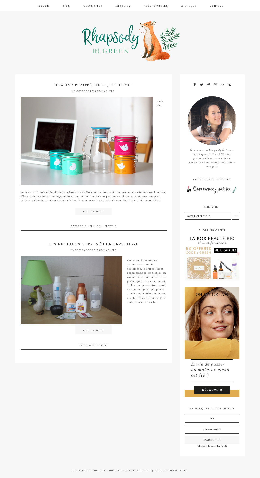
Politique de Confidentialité (164, 470)
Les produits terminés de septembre (94, 244)
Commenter (106, 91)
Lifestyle (109, 226)
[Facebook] (195, 84)
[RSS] (229, 84)
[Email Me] (222, 84)
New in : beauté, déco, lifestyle (93, 85)
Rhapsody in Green (133, 41)
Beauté (94, 226)
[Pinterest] (209, 84)
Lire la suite (93, 211)
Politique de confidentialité (212, 446)
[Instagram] (215, 84)
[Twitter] (202, 84)
